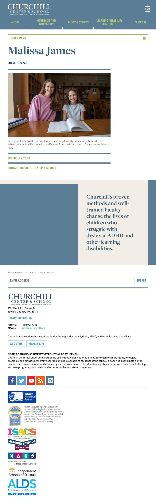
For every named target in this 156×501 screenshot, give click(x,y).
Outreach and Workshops (46, 22)
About (15, 22)
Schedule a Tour (19, 158)
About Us (16, 343)
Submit (141, 280)
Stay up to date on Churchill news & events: (31, 272)
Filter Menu (18, 38)
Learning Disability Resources (109, 22)
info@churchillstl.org (33, 328)
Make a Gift (36, 343)
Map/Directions (21, 318)
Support (140, 22)
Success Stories (78, 22)
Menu (147, 9)
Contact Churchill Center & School (32, 168)
